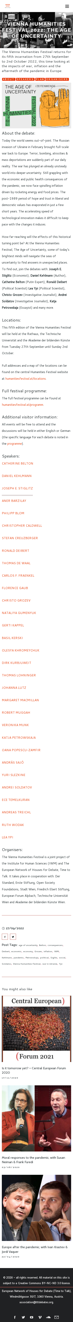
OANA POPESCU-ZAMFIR (21, 750)
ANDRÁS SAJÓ (13, 762)
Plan (40, 79)
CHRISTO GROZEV (16, 600)
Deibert (6, 951)
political (44, 957)
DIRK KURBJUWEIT (16, 663)
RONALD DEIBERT (15, 551)
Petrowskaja (32, 957)
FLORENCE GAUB (15, 588)
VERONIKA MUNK (15, 725)
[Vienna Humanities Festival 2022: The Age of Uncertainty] (5, 937)
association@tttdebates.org (36, 1302)
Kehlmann (7, 957)
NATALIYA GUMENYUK (19, 613)
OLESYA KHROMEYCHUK (20, 650)
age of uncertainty (28, 945)
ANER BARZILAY (14, 501)
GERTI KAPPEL (13, 625)
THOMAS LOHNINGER (19, 675)
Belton (42, 945)
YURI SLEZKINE (13, 775)
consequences (55, 945)
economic (16, 951)
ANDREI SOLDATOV (17, 787)
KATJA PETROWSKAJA (19, 738)
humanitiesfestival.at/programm (22, 405)
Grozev (38, 951)
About (9, 79)
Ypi (60, 963)
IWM (56, 951)
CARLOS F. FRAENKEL (18, 575)
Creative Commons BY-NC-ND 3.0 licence (44, 1283)
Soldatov (6, 963)
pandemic (19, 957)
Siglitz (53, 957)
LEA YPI (7, 837)
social (62, 957)
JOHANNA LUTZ (14, 688)
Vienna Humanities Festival (27, 963)
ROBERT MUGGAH (16, 712)
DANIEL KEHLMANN (17, 476)
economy (28, 951)
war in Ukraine (49, 963)
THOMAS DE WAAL (16, 563)
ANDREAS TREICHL (16, 812)
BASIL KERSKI (12, 638)
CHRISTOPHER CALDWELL (22, 526)
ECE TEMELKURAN (16, 800)
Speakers (25, 79)
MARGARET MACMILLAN (20, 700)
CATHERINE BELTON (17, 463)
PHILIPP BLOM (13, 513)
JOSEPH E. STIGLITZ (17, 488)
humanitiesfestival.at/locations (25, 378)
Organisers (57, 79)
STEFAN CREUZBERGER (20, 538)
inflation (48, 951)
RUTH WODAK (13, 825)
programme (14, 443)
